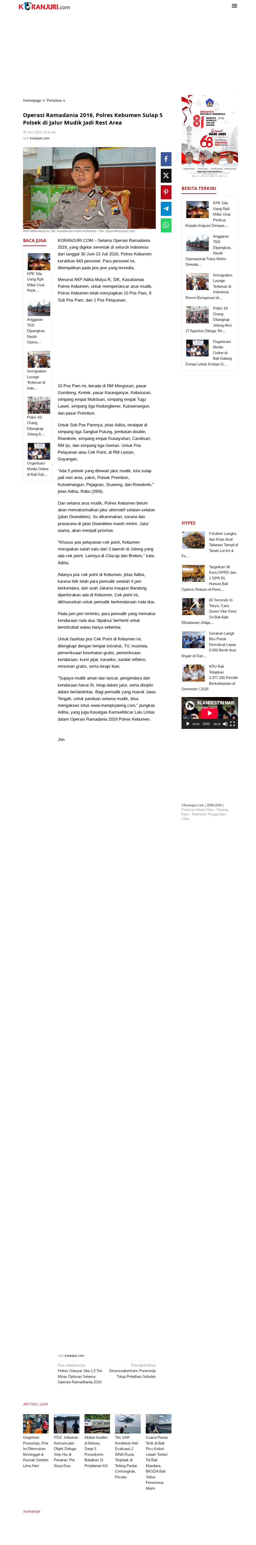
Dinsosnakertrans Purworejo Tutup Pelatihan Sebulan (132, 1371)
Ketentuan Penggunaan (209, 814)
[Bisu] (225, 723)
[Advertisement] (128, 52)
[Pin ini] (166, 192)
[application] (210, 713)
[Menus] (234, 6)
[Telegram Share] (166, 209)
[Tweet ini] (166, 176)
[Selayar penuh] (232, 723)
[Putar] (188, 723)
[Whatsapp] (166, 225)
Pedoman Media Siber (198, 810)
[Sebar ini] (166, 159)
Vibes (186, 819)
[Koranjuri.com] (44, 6)
